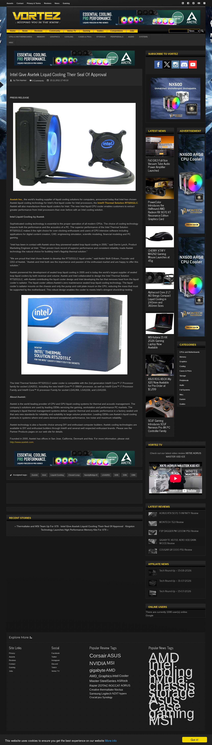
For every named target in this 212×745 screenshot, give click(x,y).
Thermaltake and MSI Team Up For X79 (37, 526)
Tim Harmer (21, 80)
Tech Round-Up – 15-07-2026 (175, 591)
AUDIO (131, 37)
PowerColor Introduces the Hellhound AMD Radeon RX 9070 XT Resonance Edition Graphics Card (159, 210)
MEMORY (41, 37)
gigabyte (97, 670)
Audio (182, 385)
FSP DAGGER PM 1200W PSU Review (178, 531)
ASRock (122, 680)
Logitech (106, 693)
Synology (107, 697)
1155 (116, 475)
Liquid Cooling (57, 475)
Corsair (98, 656)
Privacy (12, 653)
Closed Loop (74, 475)
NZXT (115, 693)
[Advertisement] (74, 493)
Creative (94, 689)
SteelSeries (108, 681)
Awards (10, 3)
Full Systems (185, 390)
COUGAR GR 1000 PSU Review (175, 549)
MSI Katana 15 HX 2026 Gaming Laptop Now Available (157, 342)
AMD (110, 670)
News (57, 3)
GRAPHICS (55, 37)
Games (183, 399)
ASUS (114, 655)
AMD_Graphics (100, 676)
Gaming (66, 3)
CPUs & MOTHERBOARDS (20, 37)
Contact (20, 3)
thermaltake (107, 689)
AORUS (125, 685)
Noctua (118, 689)
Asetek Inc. (16, 199)
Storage (183, 376)
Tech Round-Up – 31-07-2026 (175, 580)
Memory (183, 357)
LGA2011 (106, 475)
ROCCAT (114, 685)
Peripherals (184, 380)
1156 (125, 475)
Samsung (95, 693)
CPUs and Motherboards (190, 352)
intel (115, 676)
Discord (55, 664)
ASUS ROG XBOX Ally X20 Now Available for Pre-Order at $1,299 (159, 384)
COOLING (69, 37)
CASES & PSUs (84, 37)
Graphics (183, 361)
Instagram (56, 660)
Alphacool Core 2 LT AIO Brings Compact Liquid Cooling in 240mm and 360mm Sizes (159, 299)
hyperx (123, 693)
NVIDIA (97, 663)
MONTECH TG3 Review (171, 522)
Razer (93, 685)
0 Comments (38, 81)
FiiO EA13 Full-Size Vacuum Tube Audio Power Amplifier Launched (159, 165)
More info (111, 740)
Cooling (183, 366)
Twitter (54, 657)
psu (100, 697)
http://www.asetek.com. (22, 442)
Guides (182, 404)
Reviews (47, 3)
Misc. (182, 395)
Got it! (194, 740)
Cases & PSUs (186, 371)
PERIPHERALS (116, 37)
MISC (11, 43)
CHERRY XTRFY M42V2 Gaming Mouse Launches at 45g (159, 255)
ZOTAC (103, 685)
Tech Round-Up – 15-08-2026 (175, 570)
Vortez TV (55, 671)
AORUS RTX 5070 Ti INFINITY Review (178, 513)
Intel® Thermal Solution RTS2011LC (118, 203)
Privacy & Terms (34, 3)
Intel (44, 475)
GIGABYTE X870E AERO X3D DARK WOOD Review (177, 541)
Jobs (11, 671)
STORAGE (101, 37)
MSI (111, 662)
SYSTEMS (143, 37)
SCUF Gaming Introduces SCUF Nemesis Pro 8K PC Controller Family (159, 425)
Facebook (56, 653)
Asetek (35, 475)
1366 (133, 475)
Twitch (54, 667)
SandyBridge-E (90, 475)
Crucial (93, 697)
